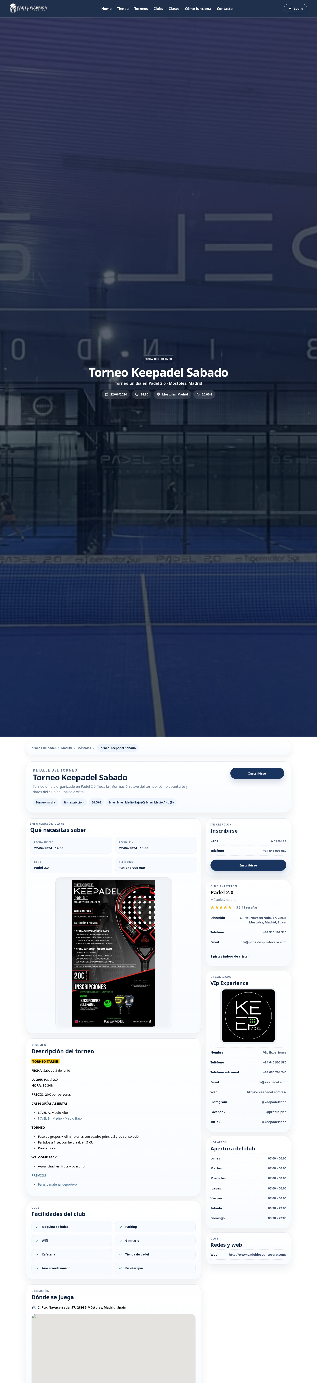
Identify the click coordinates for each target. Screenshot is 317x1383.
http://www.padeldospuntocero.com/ (257, 1254)
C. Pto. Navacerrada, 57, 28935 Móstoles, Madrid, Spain (82, 1307)
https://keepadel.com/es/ (266, 1092)
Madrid (66, 748)
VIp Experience (274, 1052)
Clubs (158, 8)
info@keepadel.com (271, 1082)
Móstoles (84, 748)
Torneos (141, 8)
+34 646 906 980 (132, 867)
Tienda (123, 8)
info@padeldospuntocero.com (263, 942)
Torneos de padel (43, 748)
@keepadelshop (274, 1102)
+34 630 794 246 (274, 1072)
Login (298, 8)
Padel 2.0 (41, 867)
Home (106, 8)
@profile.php (276, 1112)
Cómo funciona (198, 8)
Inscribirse (257, 773)
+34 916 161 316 (274, 932)
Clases (174, 8)
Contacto (225, 8)
